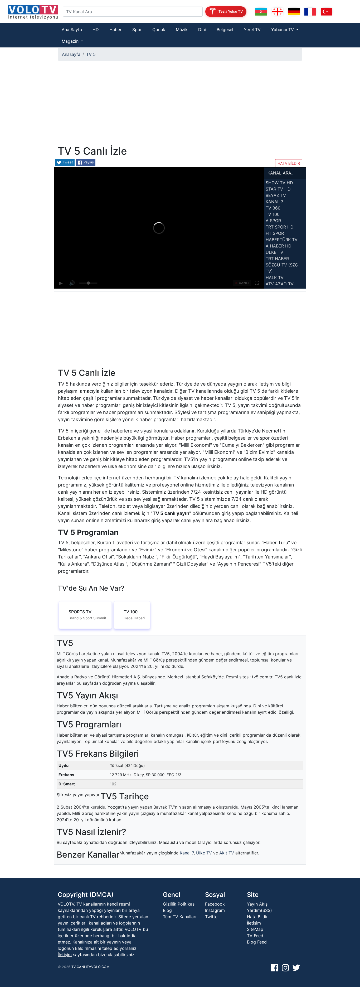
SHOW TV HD (279, 182)
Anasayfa (71, 54)
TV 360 (273, 208)
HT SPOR (275, 233)
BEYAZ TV (276, 195)
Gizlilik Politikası (179, 904)
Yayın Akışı (258, 904)
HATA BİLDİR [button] (289, 163)
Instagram (215, 910)
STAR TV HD (278, 189)
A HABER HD (278, 246)
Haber (115, 29)
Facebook (215, 904)
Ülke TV (204, 852)
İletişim (65, 954)
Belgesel (225, 29)
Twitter (212, 916)
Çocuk (158, 29)
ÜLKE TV (274, 252)
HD (96, 29)
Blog (167, 910)
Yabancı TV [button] (283, 29)
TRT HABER (277, 258)
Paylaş (88, 162)
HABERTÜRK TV (282, 239)
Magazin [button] (71, 41)
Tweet (67, 162)
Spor (137, 29)
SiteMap (255, 929)
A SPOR (273, 220)
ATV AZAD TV (280, 283)
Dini (202, 29)
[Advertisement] (180, 105)
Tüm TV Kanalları (179, 916)
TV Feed (255, 935)
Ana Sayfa (72, 29)
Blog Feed (257, 942)
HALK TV (275, 277)
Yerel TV (252, 29)
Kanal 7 (187, 852)
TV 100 (273, 214)
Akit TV (226, 852)
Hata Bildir (257, 916)
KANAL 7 (274, 201)
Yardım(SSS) (259, 910)
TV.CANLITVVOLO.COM (90, 967)
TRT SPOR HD (280, 227)
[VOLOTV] (33, 11)
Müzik (182, 29)
